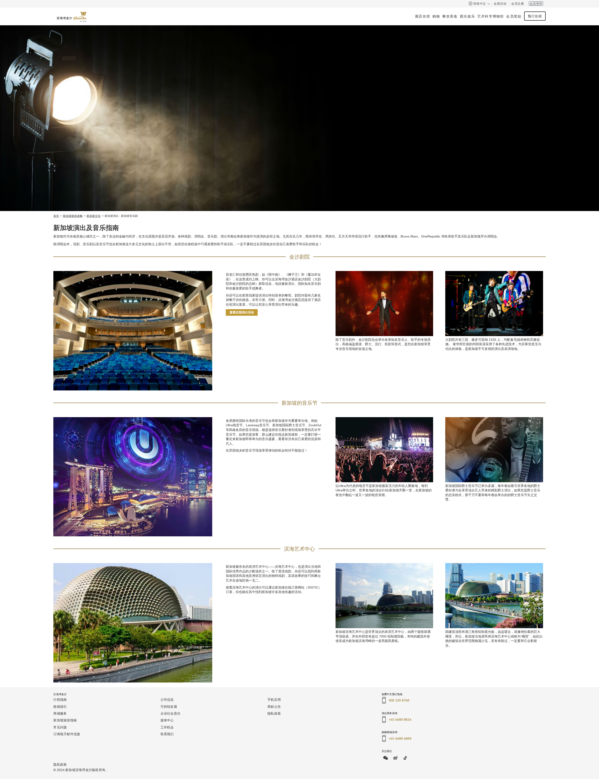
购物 (436, 16)
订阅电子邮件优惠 (66, 734)
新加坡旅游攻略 (73, 216)
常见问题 (60, 727)
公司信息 (167, 699)
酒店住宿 (422, 16)
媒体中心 (167, 720)
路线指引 (60, 707)
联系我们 (167, 734)
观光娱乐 (467, 16)
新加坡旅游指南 (65, 720)
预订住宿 (535, 16)
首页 (56, 216)
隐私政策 (274, 713)
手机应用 (274, 699)
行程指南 (60, 699)
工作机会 (167, 727)
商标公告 (274, 707)
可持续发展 (169, 707)
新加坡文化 (94, 216)
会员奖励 (513, 16)
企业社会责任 (171, 713)
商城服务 (60, 713)
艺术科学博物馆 (490, 16)
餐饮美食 (449, 16)
